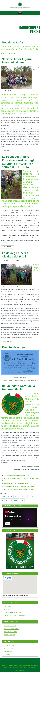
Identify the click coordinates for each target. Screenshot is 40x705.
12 (7, 500)
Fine (22, 500)
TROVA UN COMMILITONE (13, 612)
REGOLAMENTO (9, 635)
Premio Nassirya (13, 347)
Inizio (3, 496)
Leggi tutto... (7, 150)
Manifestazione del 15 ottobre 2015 (16, 483)
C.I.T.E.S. (7, 609)
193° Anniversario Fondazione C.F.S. (16, 475)
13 (11, 500)
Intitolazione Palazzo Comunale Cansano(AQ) (19, 486)
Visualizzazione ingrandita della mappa (15, 595)
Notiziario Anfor (12, 42)
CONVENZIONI (9, 645)
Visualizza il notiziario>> (8, 53)
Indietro (10, 496)
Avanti (16, 500)
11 (2, 500)
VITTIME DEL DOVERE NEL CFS (14, 615)
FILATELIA (7, 606)
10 (36, 496)
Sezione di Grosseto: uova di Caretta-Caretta (19, 489)
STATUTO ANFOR (10, 626)
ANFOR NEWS (8, 651)
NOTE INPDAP (8, 648)
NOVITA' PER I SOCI (10, 632)
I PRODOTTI (8, 654)
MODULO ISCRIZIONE (11, 629)
